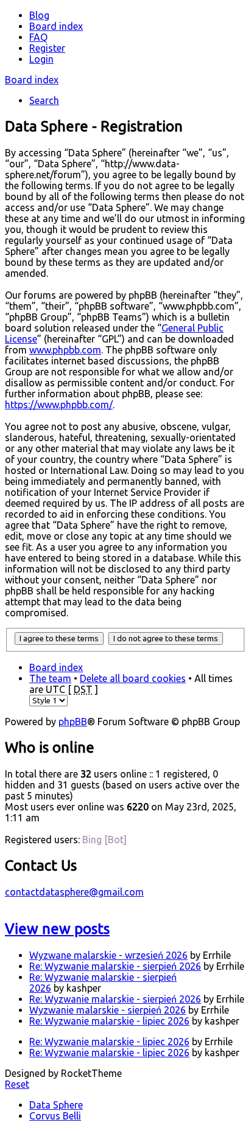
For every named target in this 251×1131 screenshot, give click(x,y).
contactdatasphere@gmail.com (74, 891)
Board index (31, 79)
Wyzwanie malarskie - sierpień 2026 (107, 1009)
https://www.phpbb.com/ (59, 404)
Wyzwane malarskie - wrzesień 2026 (108, 955)
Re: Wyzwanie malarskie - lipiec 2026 (109, 1020)
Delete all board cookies (133, 678)
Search (44, 100)
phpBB (72, 721)
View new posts (57, 928)
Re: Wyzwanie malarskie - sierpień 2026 (115, 966)
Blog (39, 15)
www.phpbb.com (65, 349)
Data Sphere (56, 1104)
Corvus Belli (55, 1115)
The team (50, 678)
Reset (17, 1084)
